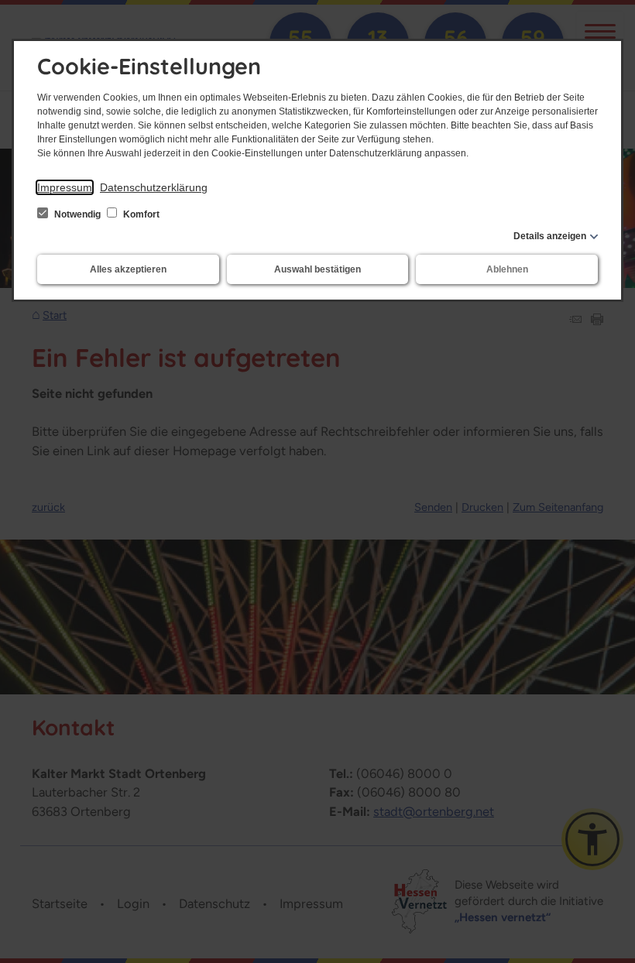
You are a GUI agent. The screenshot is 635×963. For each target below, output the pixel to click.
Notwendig (77, 214)
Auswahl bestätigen (317, 269)
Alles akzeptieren (128, 269)
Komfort (140, 214)
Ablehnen (507, 269)
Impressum (64, 187)
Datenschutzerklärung (154, 187)
